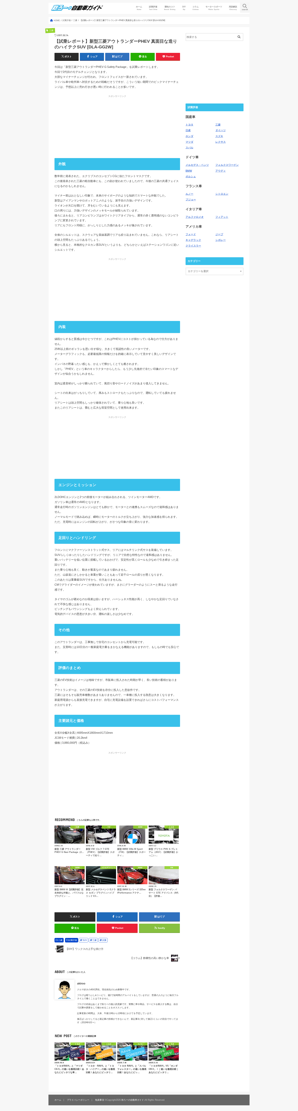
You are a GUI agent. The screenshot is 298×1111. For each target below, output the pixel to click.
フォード (191, 234)
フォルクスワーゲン (227, 165)
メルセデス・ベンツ (197, 165)
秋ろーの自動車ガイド (132, 1100)
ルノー (189, 194)
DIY (184, 8)
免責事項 (99, 1100)
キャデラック (193, 240)
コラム (195, 8)
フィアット (221, 217)
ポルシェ (191, 176)
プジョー (191, 199)
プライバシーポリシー (78, 1100)
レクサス (220, 142)
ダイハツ (220, 130)
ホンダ (189, 136)
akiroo (81, 983)
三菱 (60, 940)
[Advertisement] (117, 126)
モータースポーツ (214, 8)
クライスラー (193, 245)
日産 (188, 130)
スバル (189, 147)
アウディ (220, 170)
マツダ (189, 142)
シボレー (220, 240)
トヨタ (189, 124)
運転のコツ (169, 8)
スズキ (219, 136)
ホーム (139, 8)
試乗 (104, 940)
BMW (189, 170)
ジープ (219, 234)
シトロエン (221, 194)
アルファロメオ (195, 217)
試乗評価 (153, 8)
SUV (85, 940)
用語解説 (233, 8)
